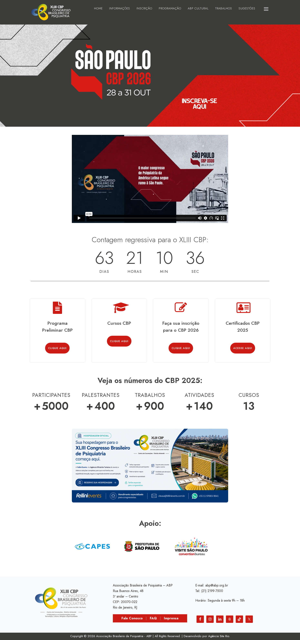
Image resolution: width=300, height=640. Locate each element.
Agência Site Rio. (219, 636)
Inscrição (144, 8)
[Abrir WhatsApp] (290, 629)
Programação (170, 8)
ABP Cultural (198, 8)
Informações (119, 8)
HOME (98, 8)
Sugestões (247, 8)
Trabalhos (223, 8)
